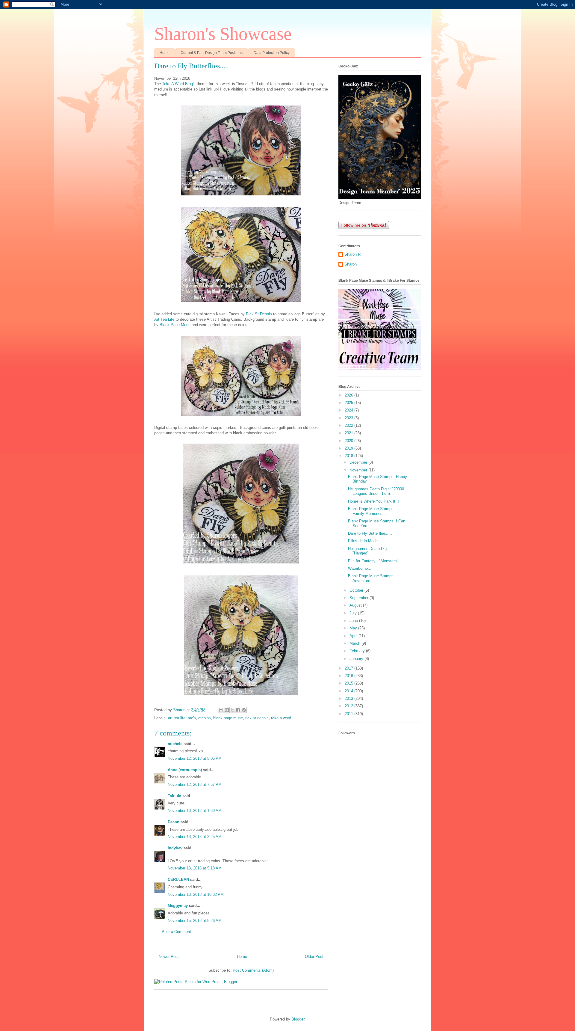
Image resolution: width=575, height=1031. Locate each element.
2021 (349, 433)
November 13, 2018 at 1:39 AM (195, 810)
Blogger (297, 1019)
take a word (281, 718)
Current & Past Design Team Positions (212, 53)
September (359, 598)
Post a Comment (176, 931)
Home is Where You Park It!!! (373, 501)
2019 (349, 448)
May (353, 628)
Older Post (314, 956)
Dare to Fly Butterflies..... (370, 533)
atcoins (204, 718)
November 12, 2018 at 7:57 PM (195, 784)
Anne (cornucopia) (185, 770)
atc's (192, 718)
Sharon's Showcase (223, 34)
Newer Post (169, 956)
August (356, 605)
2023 (349, 418)
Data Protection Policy (272, 53)
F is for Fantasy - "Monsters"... (375, 561)
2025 (349, 402)
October (356, 590)
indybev (175, 848)
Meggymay (178, 905)
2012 (349, 706)
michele (175, 743)
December (358, 462)
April (353, 636)
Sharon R (352, 254)
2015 (349, 683)
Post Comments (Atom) (253, 970)
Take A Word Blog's (179, 84)
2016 (349, 675)
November (358, 470)
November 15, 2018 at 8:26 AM (195, 920)
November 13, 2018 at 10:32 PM (196, 894)
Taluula (174, 796)
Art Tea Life (164, 319)
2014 (349, 691)
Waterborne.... (360, 568)
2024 (349, 410)
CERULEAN (178, 879)
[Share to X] (232, 710)
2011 (349, 714)
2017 (349, 668)
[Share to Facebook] (238, 710)
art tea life (176, 718)
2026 (349, 395)
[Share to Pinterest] (244, 710)
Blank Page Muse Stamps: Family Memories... (371, 511)
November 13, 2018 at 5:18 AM (195, 868)
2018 (349, 455)
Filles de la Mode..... (366, 541)
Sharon (350, 264)
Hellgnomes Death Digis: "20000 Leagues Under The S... (376, 491)
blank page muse (228, 718)
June (354, 620)
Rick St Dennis (259, 314)
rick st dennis (257, 718)
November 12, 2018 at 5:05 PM (195, 758)
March (355, 643)
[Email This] (221, 710)
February (357, 651)
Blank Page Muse (175, 324)
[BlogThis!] (227, 710)
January (356, 658)
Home (165, 53)
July (353, 613)
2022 (349, 425)
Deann (173, 822)
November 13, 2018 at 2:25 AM (195, 836)
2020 (349, 440)
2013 (349, 698)
